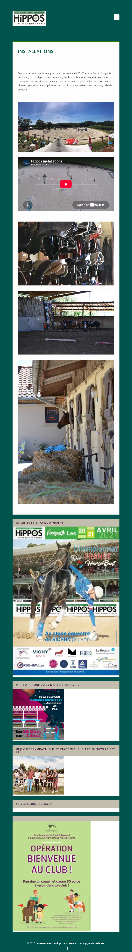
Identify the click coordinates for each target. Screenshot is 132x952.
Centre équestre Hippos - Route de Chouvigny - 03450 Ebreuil (70, 943)
